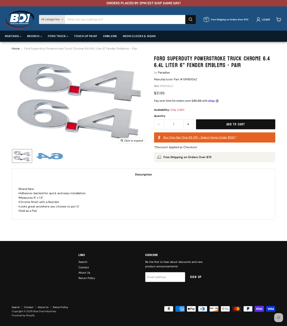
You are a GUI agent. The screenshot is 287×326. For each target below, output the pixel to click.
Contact (83, 267)
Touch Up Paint (85, 36)
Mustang (12, 36)
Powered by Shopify (23, 315)
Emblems (110, 36)
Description (143, 174)
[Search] (190, 19)
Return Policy (86, 278)
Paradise (164, 72)
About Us (84, 272)
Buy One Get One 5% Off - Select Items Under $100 (199, 137)
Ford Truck (57, 36)
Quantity (159, 115)
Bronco (33, 36)
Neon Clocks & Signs (139, 36)
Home (16, 48)
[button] (263, 19)
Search (82, 262)
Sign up (196, 277)
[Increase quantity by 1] (188, 124)
